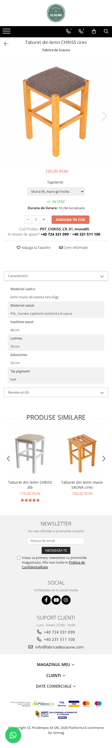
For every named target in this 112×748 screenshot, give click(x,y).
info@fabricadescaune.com (59, 647)
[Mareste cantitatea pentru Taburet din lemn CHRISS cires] (44, 219)
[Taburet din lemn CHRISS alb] (30, 453)
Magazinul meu (54, 664)
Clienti (54, 675)
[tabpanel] (56, 111)
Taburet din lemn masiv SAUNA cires (82, 485)
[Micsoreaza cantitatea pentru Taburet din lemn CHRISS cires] (28, 219)
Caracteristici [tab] (18, 275)
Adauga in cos (70, 219)
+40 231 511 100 (59, 639)
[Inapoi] (4, 43)
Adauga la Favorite (35, 247)
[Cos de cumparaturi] (93, 31)
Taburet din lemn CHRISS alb (30, 485)
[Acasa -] (56, 13)
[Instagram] (66, 600)
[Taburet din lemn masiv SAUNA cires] (82, 453)
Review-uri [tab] (18, 392)
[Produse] (7, 33)
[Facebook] (46, 600)
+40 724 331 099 (59, 632)
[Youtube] (56, 600)
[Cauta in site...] (106, 31)
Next (104, 116)
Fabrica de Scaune (56, 50)
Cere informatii (75, 247)
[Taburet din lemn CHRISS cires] (56, 111)
